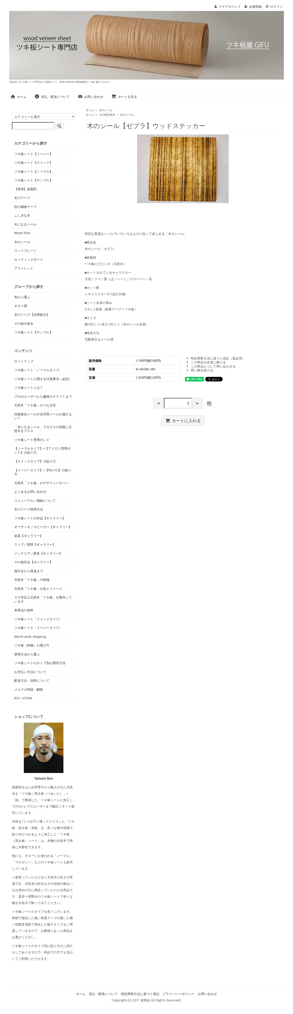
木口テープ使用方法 (28, 509)
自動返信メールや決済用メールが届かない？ (43, 416)
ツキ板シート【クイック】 (33, 163)
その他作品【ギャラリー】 (33, 562)
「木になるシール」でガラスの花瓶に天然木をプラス (43, 429)
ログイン (276, 6)
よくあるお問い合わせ (30, 492)
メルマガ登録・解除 (28, 689)
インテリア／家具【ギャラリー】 (38, 553)
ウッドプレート (25, 251)
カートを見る (127, 96)
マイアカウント (230, 6)
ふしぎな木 (22, 215)
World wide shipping (30, 637)
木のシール (106, 110)
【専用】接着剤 (25, 189)
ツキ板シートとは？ (28, 388)
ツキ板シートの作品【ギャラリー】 (39, 518)
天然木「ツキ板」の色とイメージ (38, 589)
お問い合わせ (93, 96)
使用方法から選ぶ (27, 654)
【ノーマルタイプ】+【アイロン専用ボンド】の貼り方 (42, 450)
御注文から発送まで (28, 571)
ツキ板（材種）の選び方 (31, 645)
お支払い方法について (30, 672)
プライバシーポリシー (179, 994)
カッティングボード (28, 260)
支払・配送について (55, 96)
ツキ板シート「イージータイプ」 (38, 628)
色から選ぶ (22, 297)
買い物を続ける (202, 370)
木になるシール (25, 224)
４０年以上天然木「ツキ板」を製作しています (43, 599)
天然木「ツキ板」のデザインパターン (41, 483)
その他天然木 (107, 115)
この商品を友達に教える (208, 362)
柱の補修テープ (25, 207)
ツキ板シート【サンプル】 (33, 180)
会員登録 (255, 6)
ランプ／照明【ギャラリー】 (35, 544)
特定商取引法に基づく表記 (140, 994)
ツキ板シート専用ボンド (31, 440)
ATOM (27, 698)
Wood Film (22, 233)
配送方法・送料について (31, 681)
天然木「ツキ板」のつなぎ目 (35, 405)
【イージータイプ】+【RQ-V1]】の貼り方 (42, 472)
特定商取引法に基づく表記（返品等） (218, 358)
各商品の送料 (23, 610)
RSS (17, 698)
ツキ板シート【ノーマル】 (33, 171)
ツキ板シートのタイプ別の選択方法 (39, 663)
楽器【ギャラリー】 (28, 536)
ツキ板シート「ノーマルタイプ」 (38, 370)
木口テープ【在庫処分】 (31, 315)
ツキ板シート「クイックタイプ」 (38, 619)
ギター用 (20, 306)
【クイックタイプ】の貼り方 (35, 461)
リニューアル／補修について (35, 501)
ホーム (22, 96)
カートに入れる (186, 420)
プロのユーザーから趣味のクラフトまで (43, 396)
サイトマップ (23, 361)
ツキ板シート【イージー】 (33, 154)
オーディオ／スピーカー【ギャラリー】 (43, 527)
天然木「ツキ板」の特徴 (31, 580)
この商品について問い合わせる (213, 366)
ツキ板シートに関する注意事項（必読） (43, 379)
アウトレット (23, 268)
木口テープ (22, 198)
